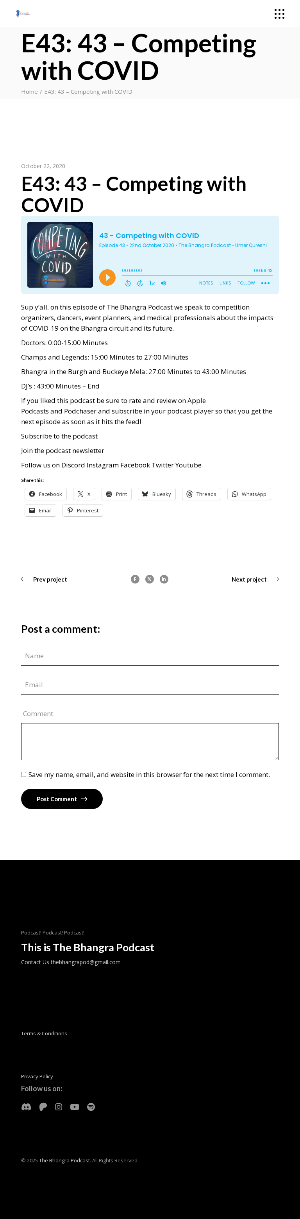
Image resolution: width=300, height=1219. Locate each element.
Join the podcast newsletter (62, 450)
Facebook (135, 464)
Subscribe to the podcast (59, 435)
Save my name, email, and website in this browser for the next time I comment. (149, 774)
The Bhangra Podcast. (65, 1160)
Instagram (103, 464)
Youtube (188, 464)
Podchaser (80, 410)
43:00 (210, 371)
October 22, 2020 (43, 166)
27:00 (152, 357)
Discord (73, 464)
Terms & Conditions (44, 1033)
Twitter (163, 464)
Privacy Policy (37, 1076)
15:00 (72, 342)
